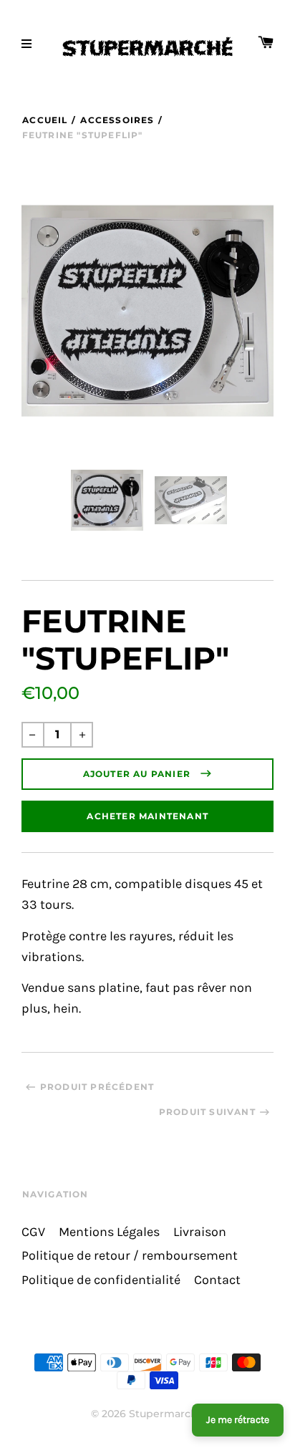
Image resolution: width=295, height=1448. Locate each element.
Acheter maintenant (147, 816)
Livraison (199, 1232)
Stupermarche (166, 1413)
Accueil (44, 120)
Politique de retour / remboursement (129, 1255)
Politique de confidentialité (100, 1280)
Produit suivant (207, 1111)
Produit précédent (97, 1086)
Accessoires (117, 120)
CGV (33, 1232)
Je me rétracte (237, 1420)
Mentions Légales (109, 1232)
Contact (217, 1280)
